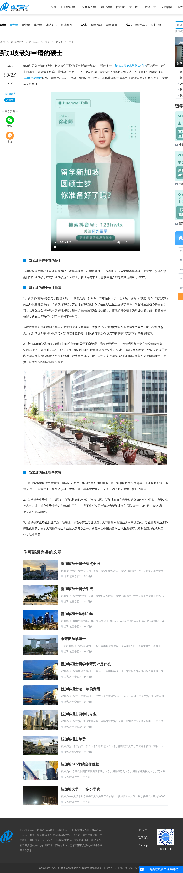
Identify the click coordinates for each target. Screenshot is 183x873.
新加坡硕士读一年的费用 (80, 689)
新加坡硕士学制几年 (77, 614)
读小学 (38, 24)
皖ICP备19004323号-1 (131, 867)
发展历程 (150, 7)
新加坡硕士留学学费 (77, 589)
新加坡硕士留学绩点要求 (80, 564)
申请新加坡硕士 (73, 639)
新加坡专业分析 (73, 726)
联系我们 (143, 837)
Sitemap (143, 845)
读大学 (13, 24)
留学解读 (111, 24)
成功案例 (166, 7)
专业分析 (156, 24)
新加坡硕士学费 (73, 739)
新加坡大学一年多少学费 (80, 789)
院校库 (120, 7)
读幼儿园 (51, 24)
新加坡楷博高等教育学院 (130, 65)
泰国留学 (106, 7)
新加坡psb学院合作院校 (80, 764)
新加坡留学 (67, 7)
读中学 (25, 24)
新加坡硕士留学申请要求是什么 (86, 664)
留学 (47, 42)
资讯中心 (34, 42)
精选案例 (66, 24)
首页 (53, 7)
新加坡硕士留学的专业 (79, 714)
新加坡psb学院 (32, 77)
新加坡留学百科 (73, 576)
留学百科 (96, 24)
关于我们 (134, 7)
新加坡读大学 (71, 776)
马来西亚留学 (87, 7)
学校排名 (141, 24)
